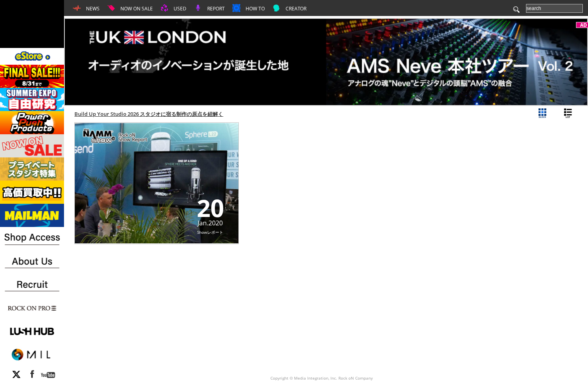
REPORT (215, 8)
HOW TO (254, 8)
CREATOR (295, 8)
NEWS (92, 8)
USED (179, 8)
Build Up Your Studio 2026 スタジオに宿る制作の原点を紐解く (148, 113)
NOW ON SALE (136, 8)
